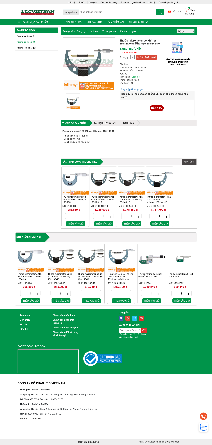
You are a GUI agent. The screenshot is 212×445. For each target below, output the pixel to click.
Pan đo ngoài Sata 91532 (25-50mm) (181, 275)
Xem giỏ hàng (190, 12)
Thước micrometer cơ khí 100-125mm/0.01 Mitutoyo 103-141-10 (159, 199)
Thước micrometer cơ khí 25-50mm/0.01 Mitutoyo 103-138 (74, 199)
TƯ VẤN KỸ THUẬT (138, 22)
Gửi (144, 330)
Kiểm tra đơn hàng (108, 2)
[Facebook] (122, 318)
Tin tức (82, 2)
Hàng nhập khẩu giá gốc (132, 89)
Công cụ (93, 2)
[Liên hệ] (203, 416)
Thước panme (109, 31)
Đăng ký (174, 2)
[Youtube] (142, 318)
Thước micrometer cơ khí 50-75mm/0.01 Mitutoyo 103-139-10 (102, 199)
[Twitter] (135, 318)
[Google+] (128, 318)
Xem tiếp (188, 161)
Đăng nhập (164, 2)
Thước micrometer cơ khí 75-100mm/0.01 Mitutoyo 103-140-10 (131, 199)
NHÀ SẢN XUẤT (94, 22)
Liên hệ (71, 2)
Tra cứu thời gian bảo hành (133, 2)
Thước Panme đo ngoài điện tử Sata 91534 (150, 275)
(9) (26, 41)
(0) (26, 47)
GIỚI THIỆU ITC (73, 22)
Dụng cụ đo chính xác (87, 31)
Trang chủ (68, 31)
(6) (26, 35)
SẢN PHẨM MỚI (116, 22)
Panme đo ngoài (128, 31)
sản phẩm (70, 12)
